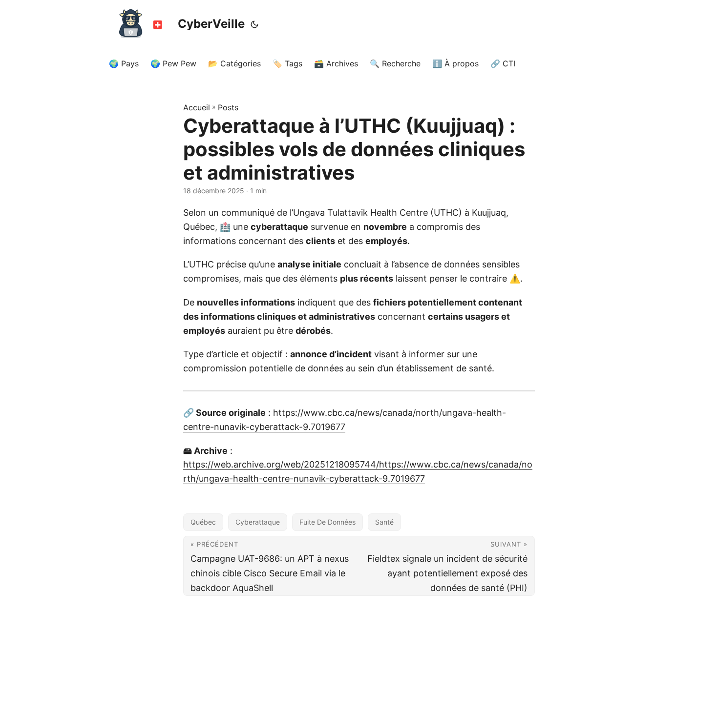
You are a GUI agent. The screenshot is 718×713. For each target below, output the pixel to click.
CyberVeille (211, 24)
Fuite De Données (327, 522)
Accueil (196, 107)
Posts (228, 107)
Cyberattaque (257, 522)
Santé (384, 522)
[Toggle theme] (254, 24)
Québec (203, 522)
